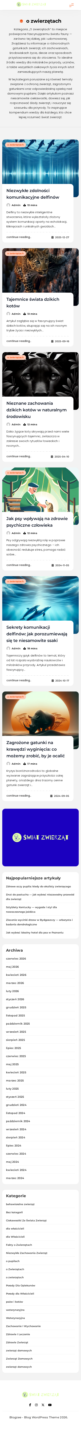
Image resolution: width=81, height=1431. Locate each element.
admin (16, 205)
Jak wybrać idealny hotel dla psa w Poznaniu (34, 932)
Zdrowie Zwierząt (17, 1342)
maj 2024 (12, 1162)
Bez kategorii (14, 1212)
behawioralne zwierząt (20, 1204)
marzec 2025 (15, 1080)
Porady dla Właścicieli (20, 1293)
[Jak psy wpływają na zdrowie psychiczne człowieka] (40, 496)
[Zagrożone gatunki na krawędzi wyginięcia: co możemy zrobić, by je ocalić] (40, 720)
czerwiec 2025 (16, 1056)
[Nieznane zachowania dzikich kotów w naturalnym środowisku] (40, 381)
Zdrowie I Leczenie (18, 1334)
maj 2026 (12, 966)
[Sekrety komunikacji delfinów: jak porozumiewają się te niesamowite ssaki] (40, 605)
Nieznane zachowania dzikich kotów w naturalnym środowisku (36, 410)
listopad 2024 (15, 1113)
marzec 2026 (15, 983)
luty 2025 (12, 1088)
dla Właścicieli (15, 1236)
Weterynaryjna (15, 1317)
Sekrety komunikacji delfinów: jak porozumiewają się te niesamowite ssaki (36, 634)
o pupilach (13, 1261)
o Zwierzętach (15, 1269)
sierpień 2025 (15, 1040)
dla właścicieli (15, 1228)
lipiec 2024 (13, 1145)
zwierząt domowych (19, 1350)
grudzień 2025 (16, 1007)
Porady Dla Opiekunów (20, 1285)
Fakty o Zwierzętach (19, 1244)
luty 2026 (12, 991)
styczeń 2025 (15, 1096)
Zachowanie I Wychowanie (23, 1326)
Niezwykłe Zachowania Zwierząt (26, 1252)
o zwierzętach (15, 144)
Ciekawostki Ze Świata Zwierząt (26, 1220)
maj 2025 (12, 1064)
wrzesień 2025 (16, 1031)
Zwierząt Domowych (19, 1358)
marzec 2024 (15, 1178)
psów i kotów (14, 1301)
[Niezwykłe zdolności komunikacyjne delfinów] (40, 168)
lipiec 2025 (13, 1048)
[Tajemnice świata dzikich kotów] (40, 277)
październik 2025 (18, 1023)
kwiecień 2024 (16, 1170)
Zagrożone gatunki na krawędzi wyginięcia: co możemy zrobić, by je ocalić (35, 749)
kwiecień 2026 (16, 975)
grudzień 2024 (16, 1105)
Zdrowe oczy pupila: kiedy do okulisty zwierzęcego (38, 886)
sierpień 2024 (15, 1137)
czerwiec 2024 (16, 1153)
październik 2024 (18, 1121)
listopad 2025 (15, 1015)
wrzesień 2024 (16, 1129)
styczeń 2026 (15, 999)
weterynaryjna (15, 1309)
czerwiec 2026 (16, 958)
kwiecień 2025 (16, 1072)
